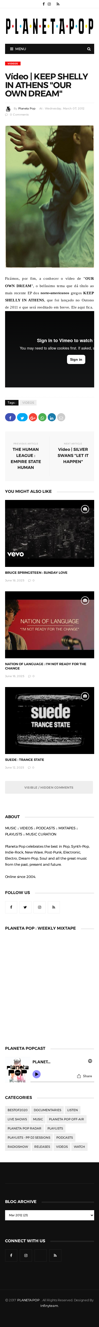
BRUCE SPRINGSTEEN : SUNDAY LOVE (36, 572)
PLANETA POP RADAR (24, 1128)
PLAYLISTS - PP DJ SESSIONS (29, 1137)
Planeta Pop (27, 108)
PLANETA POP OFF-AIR (66, 1119)
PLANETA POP (28, 1300)
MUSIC (38, 1119)
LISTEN (72, 1110)
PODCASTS (64, 1137)
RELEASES (42, 1146)
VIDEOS (13, 63)
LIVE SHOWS (17, 1119)
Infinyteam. (49, 1305)
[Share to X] (22, 417)
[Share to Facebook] (10, 417)
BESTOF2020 (18, 1110)
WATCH (79, 1146)
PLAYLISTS (55, 1128)
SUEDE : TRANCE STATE (24, 759)
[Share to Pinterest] (61, 417)
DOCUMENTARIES (47, 1110)
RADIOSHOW (18, 1146)
